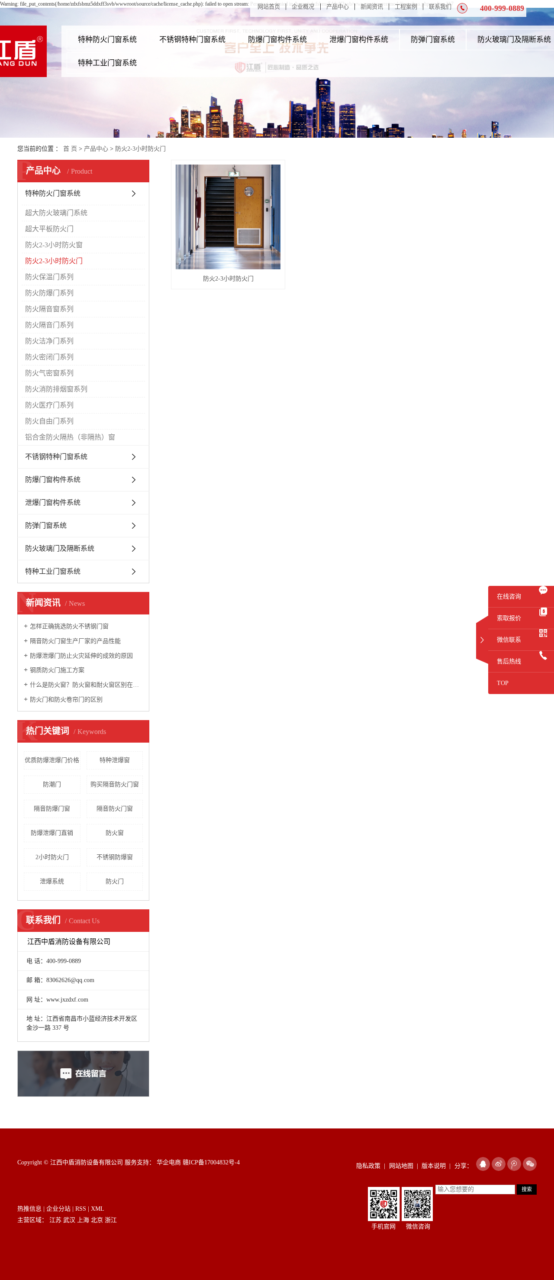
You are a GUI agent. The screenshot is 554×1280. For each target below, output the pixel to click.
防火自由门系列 (49, 421)
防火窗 (115, 833)
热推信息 (29, 1209)
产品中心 (337, 6)
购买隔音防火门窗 (114, 784)
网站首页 (269, 6)
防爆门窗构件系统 (277, 40)
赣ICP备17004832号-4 (211, 1162)
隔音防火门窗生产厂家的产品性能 (75, 641)
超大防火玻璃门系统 (56, 213)
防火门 (115, 881)
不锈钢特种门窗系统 (192, 40)
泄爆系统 (52, 881)
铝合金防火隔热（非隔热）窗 (70, 437)
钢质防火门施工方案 (57, 670)
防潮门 (52, 784)
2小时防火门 (52, 857)
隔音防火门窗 (115, 808)
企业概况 (303, 6)
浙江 (111, 1220)
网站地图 (401, 1166)
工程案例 (406, 6)
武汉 (69, 1220)
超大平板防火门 (49, 229)
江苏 (55, 1220)
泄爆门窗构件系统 (358, 40)
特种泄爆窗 (115, 760)
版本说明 (434, 1166)
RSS (80, 1209)
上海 (83, 1220)
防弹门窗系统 (433, 40)
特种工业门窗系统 (107, 63)
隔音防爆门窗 (52, 808)
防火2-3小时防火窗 (54, 245)
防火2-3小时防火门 (140, 148)
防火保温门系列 (49, 277)
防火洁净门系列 (49, 341)
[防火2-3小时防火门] (228, 217)
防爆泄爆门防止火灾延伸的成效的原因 (81, 656)
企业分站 (58, 1209)
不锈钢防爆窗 (115, 857)
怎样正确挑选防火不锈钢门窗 (69, 626)
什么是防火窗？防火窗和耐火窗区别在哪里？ (86, 685)
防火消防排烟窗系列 (56, 389)
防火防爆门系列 (49, 293)
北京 (97, 1220)
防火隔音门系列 (49, 325)
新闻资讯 (372, 6)
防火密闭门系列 (49, 357)
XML (97, 1209)
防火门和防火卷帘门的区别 (66, 699)
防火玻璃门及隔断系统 (59, 548)
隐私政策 (368, 1166)
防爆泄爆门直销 (52, 833)
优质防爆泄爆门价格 (52, 760)
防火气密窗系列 (49, 373)
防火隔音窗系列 (49, 309)
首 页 (70, 148)
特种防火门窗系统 (107, 40)
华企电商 (168, 1162)
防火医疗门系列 (49, 405)
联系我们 (440, 6)
